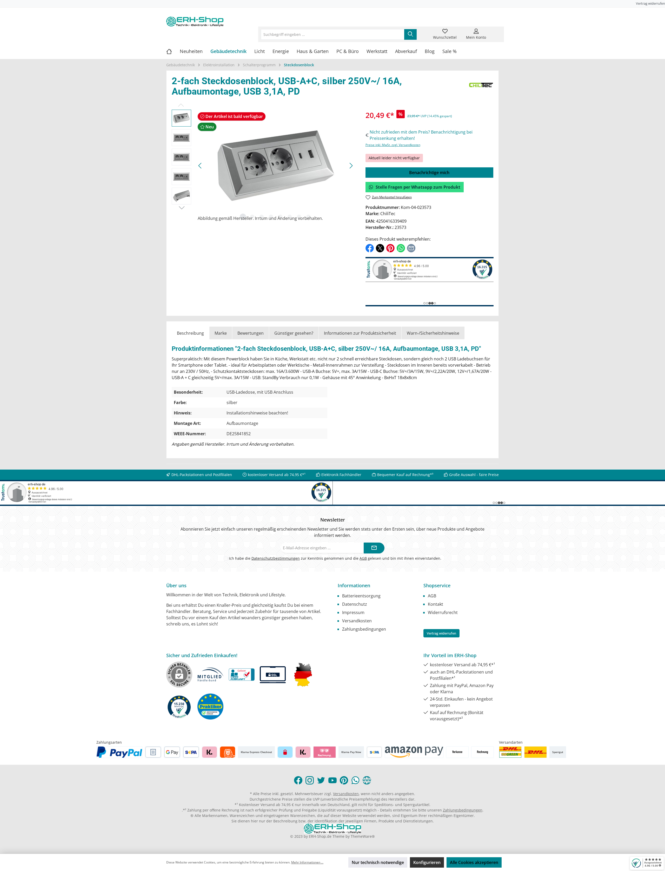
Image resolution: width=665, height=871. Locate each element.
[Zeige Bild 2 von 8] (252, 217)
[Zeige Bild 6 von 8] (290, 217)
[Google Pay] (172, 752)
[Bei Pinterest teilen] (390, 247)
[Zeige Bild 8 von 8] (308, 217)
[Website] (367, 780)
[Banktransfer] (374, 752)
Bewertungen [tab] (250, 333)
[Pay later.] (303, 752)
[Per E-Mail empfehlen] (411, 247)
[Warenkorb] (495, 31)
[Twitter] (321, 780)
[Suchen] (410, 34)
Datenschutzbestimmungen (275, 558)
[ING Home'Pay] (227, 752)
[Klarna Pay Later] (324, 752)
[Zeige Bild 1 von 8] (243, 217)
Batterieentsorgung (361, 596)
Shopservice (436, 585)
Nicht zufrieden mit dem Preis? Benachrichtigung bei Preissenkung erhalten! (421, 135)
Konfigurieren (427, 862)
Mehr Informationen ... (307, 862)
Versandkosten (357, 621)
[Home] (173, 51)
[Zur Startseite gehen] (194, 22)
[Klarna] (209, 752)
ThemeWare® (363, 836)
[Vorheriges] (200, 165)
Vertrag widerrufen (650, 3)
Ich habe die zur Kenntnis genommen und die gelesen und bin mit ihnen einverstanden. (335, 558)
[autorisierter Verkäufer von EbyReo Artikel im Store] (179, 706)
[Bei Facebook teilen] (369, 247)
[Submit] (374, 548)
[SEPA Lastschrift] (191, 752)
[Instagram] (309, 780)
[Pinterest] (344, 780)
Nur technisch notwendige (378, 862)
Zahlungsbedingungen (364, 629)
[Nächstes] (351, 165)
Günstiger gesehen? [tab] (293, 333)
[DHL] (535, 752)
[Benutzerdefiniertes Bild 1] (510, 752)
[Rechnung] (482, 752)
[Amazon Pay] (414, 752)
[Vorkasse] (457, 752)
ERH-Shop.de (320, 836)
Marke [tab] (221, 333)
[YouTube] (332, 780)
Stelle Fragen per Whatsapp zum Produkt (418, 187)
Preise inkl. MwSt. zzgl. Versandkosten (392, 145)
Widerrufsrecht (443, 612)
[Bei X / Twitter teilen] (380, 247)
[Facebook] (298, 780)
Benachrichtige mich (429, 172)
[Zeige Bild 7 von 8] (299, 217)
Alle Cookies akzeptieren (474, 862)
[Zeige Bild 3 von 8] (262, 217)
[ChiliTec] (481, 87)
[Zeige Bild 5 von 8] (280, 217)
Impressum (353, 612)
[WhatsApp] (355, 780)
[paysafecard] (285, 752)
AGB (363, 558)
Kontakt (435, 604)
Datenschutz (354, 604)
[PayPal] (119, 752)
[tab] (190, 333)
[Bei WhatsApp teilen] (401, 247)
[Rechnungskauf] (153, 752)
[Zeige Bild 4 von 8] (271, 217)
